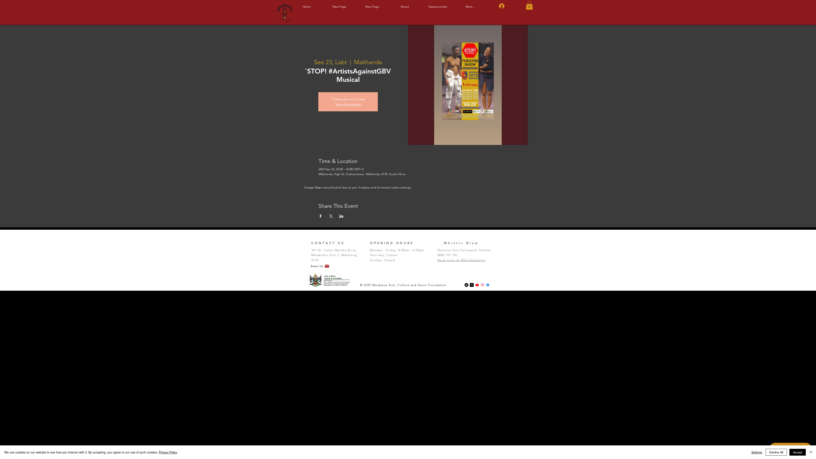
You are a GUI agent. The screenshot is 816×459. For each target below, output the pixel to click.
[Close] (810, 452)
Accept (797, 452)
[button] (404, 5)
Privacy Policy (168, 452)
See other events (348, 104)
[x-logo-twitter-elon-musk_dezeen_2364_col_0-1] (472, 285)
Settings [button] (756, 452)
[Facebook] (488, 285)
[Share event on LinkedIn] (341, 216)
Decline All (776, 452)
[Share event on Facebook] (321, 216)
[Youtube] (477, 285)
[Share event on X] (331, 216)
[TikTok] (466, 285)
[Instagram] (482, 285)
